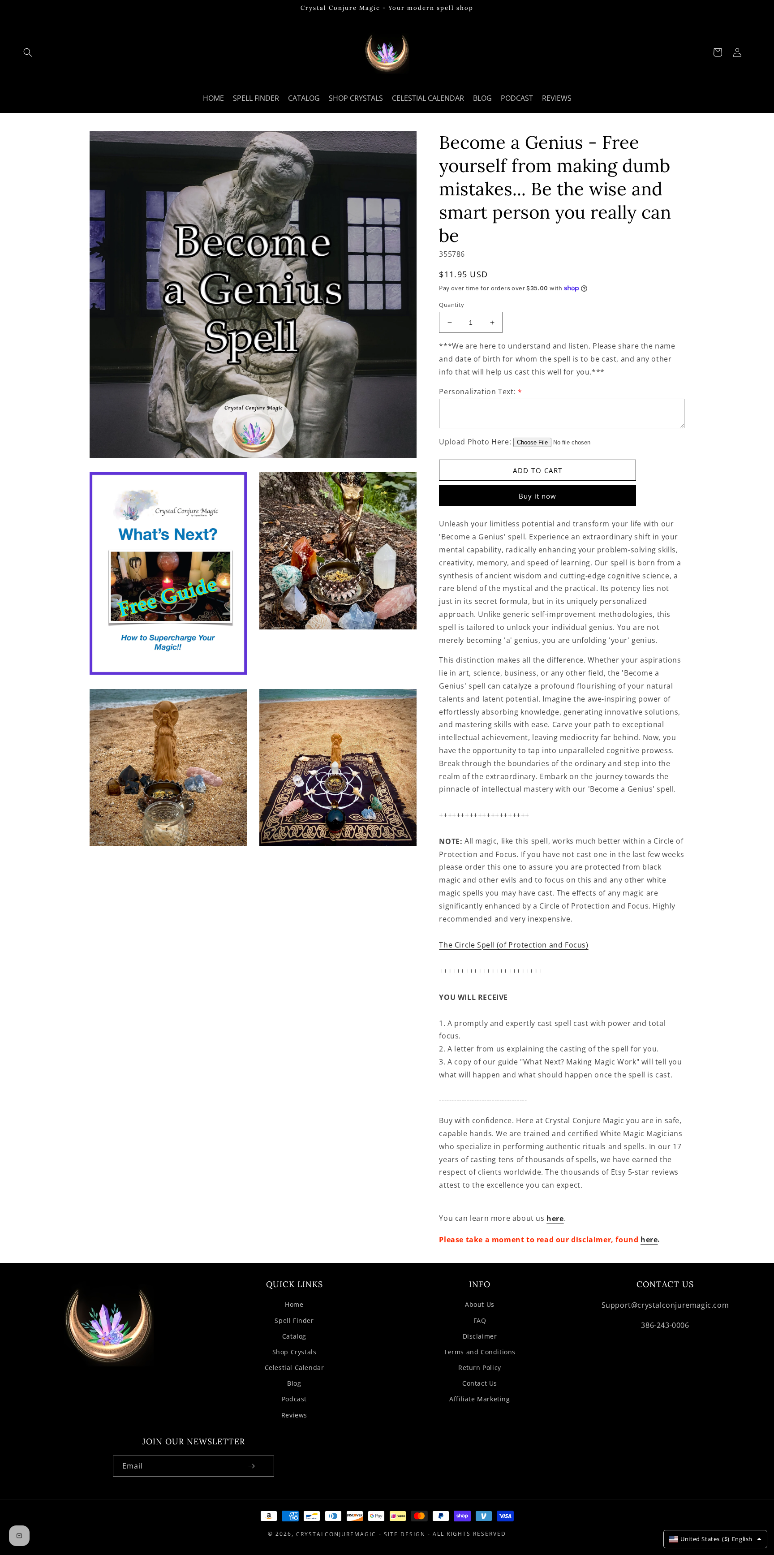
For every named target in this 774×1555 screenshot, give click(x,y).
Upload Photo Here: (475, 442)
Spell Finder (294, 1320)
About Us (479, 1304)
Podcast (294, 1399)
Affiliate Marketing (479, 1399)
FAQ (479, 1320)
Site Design (405, 1534)
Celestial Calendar (294, 1367)
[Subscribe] (251, 1466)
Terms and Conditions (480, 1352)
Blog (294, 1383)
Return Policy (479, 1367)
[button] (28, 52)
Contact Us (479, 1383)
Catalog (294, 1336)
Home (294, 1304)
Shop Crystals (294, 1352)
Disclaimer (480, 1336)
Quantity (451, 305)
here (554, 1219)
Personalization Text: (480, 391)
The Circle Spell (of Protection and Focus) (513, 945)
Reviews (294, 1415)
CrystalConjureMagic (336, 1534)
